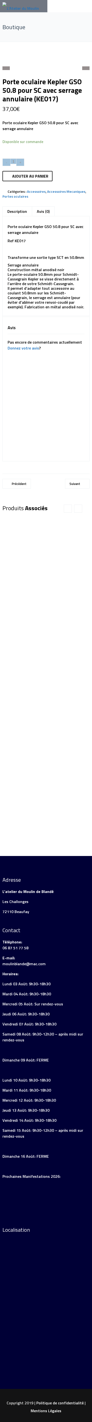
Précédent (19, 483)
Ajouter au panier (30, 176)
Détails (26, 643)
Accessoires (36, 191)
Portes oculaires (15, 196)
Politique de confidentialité (60, 1403)
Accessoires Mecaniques (66, 191)
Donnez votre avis (23, 348)
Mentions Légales (46, 1411)
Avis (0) (43, 211)
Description (17, 211)
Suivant (74, 483)
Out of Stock (64, 645)
